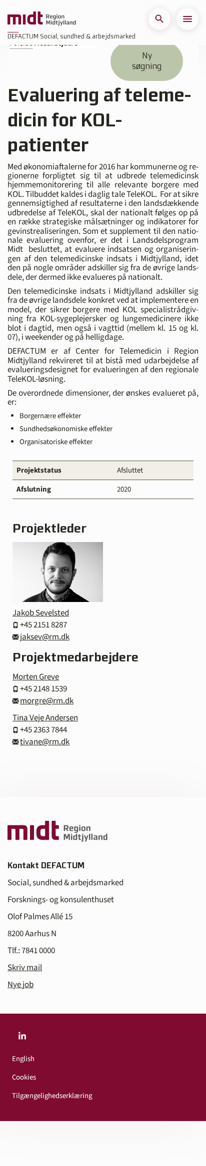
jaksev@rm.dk (45, 637)
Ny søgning (147, 60)
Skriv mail (25, 968)
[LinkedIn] (22, 1036)
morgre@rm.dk (47, 701)
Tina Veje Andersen (45, 718)
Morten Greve (35, 677)
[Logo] (42, 19)
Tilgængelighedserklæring (52, 1096)
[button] (159, 18)
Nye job (21, 985)
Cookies (24, 1077)
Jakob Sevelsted (40, 613)
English (23, 1059)
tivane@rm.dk (45, 742)
